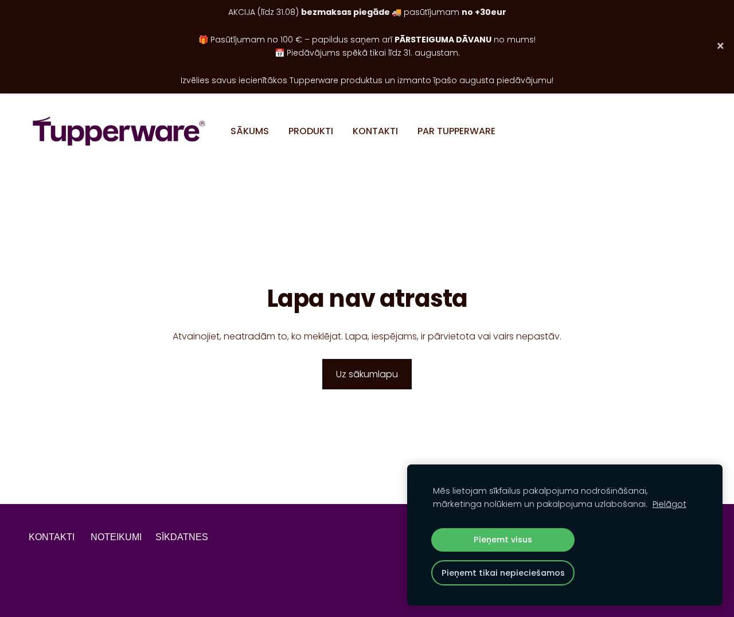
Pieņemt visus (503, 539)
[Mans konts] (692, 131)
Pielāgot (669, 504)
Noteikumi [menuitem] (116, 537)
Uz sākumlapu (367, 374)
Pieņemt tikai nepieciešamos (503, 573)
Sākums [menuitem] (250, 131)
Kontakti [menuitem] (375, 131)
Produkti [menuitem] (310, 131)
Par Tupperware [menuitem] (456, 131)
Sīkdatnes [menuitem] (181, 537)
